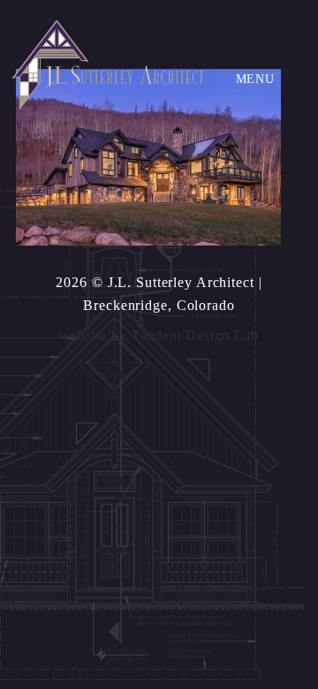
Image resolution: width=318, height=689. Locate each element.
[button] (256, 79)
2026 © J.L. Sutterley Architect (155, 282)
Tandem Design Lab (195, 335)
